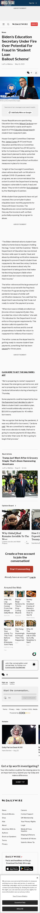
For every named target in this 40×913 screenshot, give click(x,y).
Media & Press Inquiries (26, 830)
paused (5, 349)
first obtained (32, 188)
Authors (5, 833)
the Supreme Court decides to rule (16, 402)
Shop (4, 818)
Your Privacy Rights (28, 822)
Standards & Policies (28, 838)
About (4, 825)
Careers (24, 810)
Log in (33, 577)
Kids (3, 821)
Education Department (24, 130)
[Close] (37, 877)
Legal (23, 825)
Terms (4, 840)
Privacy (4, 844)
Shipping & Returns (28, 835)
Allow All (20, 909)
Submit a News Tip (28, 842)
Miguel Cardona (26, 124)
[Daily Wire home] (20, 24)
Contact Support (27, 814)
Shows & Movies (8, 814)
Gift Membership (27, 818)
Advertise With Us (8, 829)
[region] (20, 894)
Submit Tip (20, 782)
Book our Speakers (9, 836)
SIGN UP (34, 24)
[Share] (36, 73)
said (3, 427)
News (4, 810)
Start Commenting (20, 569)
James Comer (11, 142)
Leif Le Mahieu (7, 64)
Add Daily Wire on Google (21, 112)
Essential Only (20, 902)
